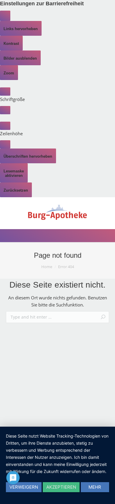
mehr (94, 487)
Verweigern (23, 487)
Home (46, 266)
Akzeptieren (61, 487)
